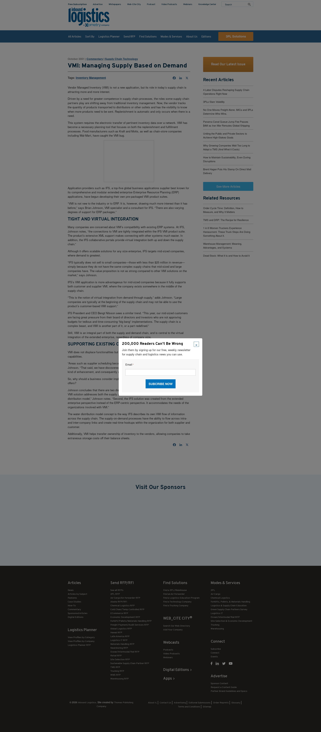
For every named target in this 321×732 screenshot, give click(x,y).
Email (129, 364)
